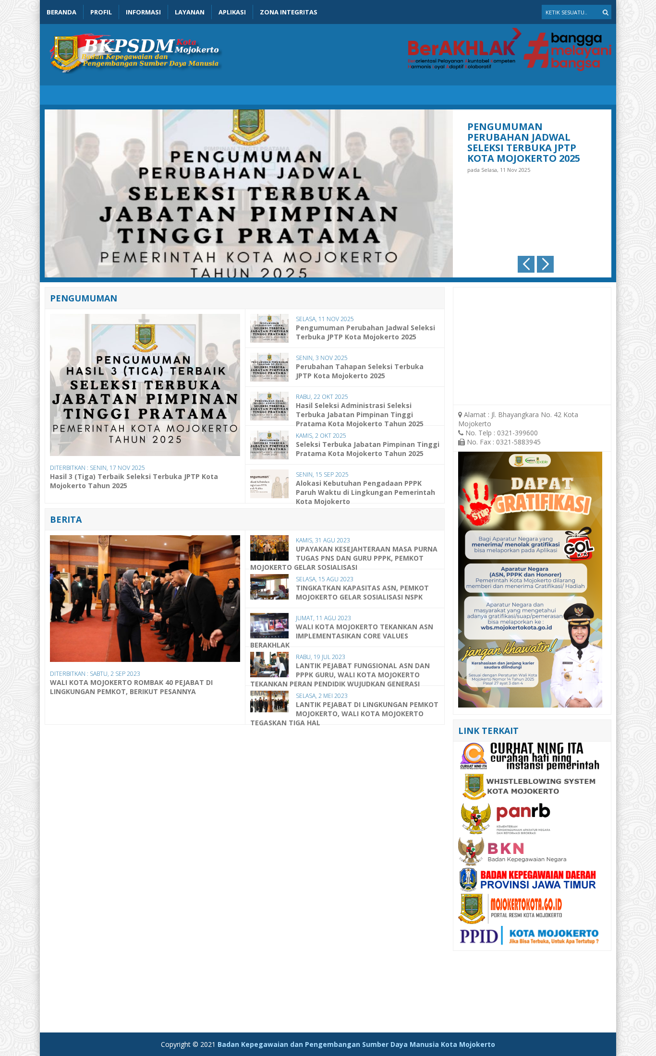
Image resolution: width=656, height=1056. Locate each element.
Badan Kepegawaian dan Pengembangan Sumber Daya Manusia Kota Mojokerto (356, 1044)
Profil (101, 12)
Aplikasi (232, 12)
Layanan (190, 12)
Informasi (143, 12)
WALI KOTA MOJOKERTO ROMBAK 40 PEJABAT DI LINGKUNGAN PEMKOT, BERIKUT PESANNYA (131, 687)
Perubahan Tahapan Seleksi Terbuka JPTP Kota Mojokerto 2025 (523, 137)
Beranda (61, 12)
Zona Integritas (288, 12)
